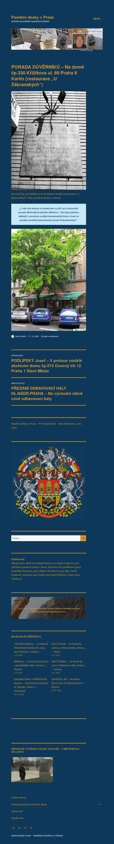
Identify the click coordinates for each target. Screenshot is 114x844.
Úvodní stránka (18, 797)
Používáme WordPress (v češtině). (48, 836)
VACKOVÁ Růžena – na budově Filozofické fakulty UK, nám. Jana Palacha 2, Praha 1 (31, 648)
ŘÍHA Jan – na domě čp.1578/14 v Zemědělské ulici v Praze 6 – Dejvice (31, 665)
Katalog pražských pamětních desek (29, 804)
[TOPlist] (17, 726)
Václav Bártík (20, 336)
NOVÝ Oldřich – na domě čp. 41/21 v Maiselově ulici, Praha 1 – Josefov (68, 665)
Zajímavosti (17, 811)
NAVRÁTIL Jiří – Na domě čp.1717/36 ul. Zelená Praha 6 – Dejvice (68, 683)
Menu (97, 18)
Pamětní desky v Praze (32, 17)
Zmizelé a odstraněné (49, 336)
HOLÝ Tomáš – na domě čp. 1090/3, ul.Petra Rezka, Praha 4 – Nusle (68, 648)
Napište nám (17, 818)
